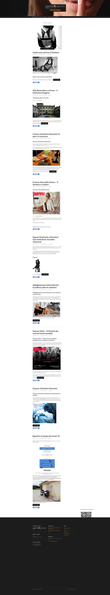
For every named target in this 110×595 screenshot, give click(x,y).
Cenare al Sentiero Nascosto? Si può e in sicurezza (46, 135)
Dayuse (47, 145)
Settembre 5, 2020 (36, 390)
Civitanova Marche (44, 479)
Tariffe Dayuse (66, 531)
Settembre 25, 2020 (36, 335)
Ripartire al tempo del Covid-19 (46, 436)
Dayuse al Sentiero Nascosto (45, 388)
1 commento (49, 186)
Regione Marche (35, 476)
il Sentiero (41, 218)
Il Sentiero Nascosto (55, 440)
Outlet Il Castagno (66, 533)
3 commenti (50, 390)
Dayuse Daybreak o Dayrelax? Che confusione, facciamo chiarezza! (46, 239)
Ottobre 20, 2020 (35, 289)
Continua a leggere (56, 79)
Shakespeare (56, 246)
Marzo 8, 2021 (35, 186)
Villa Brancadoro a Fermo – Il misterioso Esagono (45, 91)
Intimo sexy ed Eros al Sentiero (46, 52)
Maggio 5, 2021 (35, 138)
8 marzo (34, 216)
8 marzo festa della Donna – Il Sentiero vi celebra (45, 183)
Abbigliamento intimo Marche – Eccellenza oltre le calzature (46, 286)
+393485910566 (46, 148)
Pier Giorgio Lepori (42, 54)
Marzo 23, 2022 (35, 54)
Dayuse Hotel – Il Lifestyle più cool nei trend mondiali (45, 332)
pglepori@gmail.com (54, 541)
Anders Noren (72, 589)
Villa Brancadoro (36, 100)
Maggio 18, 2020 (35, 438)
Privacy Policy (66, 535)
